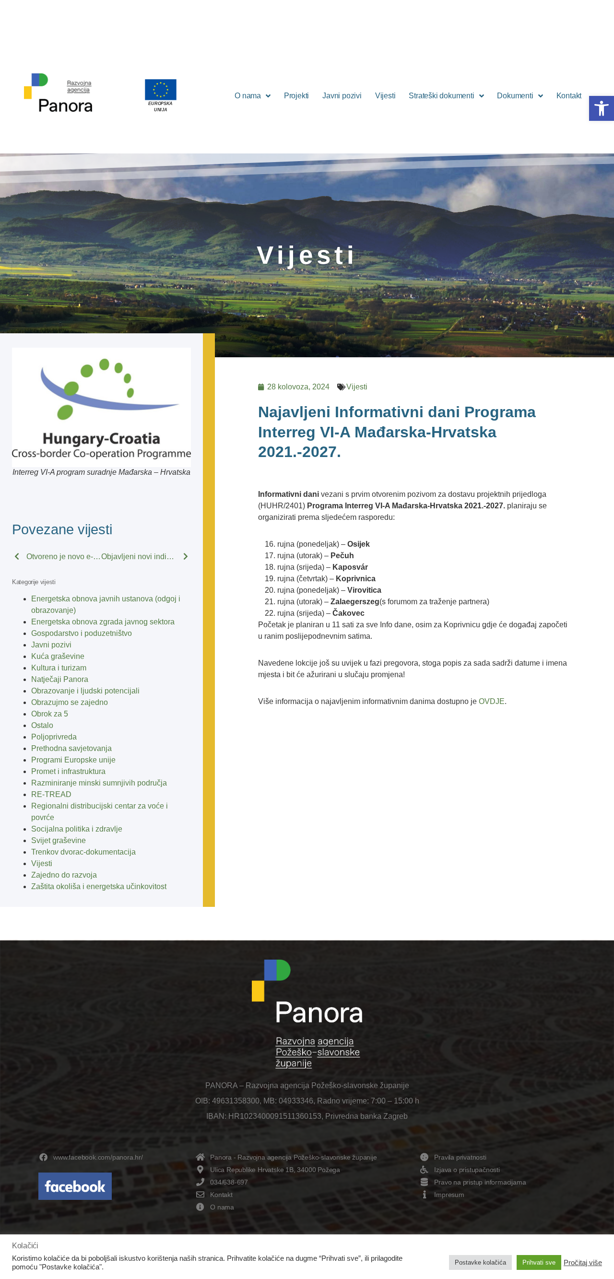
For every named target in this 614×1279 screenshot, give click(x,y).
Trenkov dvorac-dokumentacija (83, 852)
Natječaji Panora (59, 679)
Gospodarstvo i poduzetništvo (81, 633)
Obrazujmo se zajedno (69, 702)
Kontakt (569, 96)
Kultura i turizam (58, 668)
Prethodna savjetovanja (71, 748)
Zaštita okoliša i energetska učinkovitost (98, 886)
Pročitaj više (583, 1263)
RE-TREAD (51, 794)
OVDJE (492, 701)
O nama (248, 96)
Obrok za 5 (49, 714)
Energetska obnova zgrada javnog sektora (103, 622)
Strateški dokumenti (441, 96)
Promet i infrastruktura (68, 771)
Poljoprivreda (54, 737)
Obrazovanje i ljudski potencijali (85, 691)
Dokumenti (515, 96)
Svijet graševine (58, 840)
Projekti (296, 96)
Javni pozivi (342, 96)
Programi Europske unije (73, 760)
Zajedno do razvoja (64, 875)
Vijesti (385, 96)
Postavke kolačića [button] (480, 1262)
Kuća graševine (57, 656)
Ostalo (42, 725)
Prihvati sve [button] (538, 1262)
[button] (601, 108)
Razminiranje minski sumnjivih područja (99, 783)
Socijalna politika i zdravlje (76, 829)
